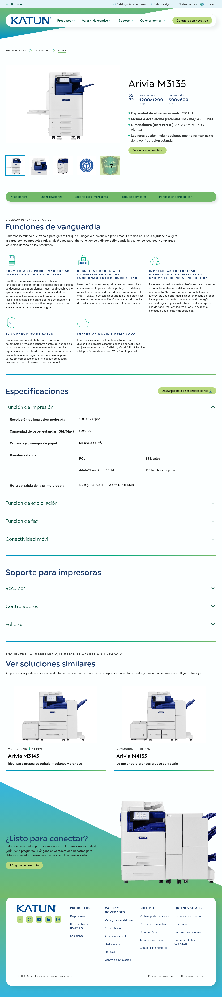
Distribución (112, 944)
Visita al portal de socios (154, 916)
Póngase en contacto (24, 865)
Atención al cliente (116, 936)
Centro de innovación (118, 960)
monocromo (41, 50)
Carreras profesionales (188, 932)
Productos (64, 20)
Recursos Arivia (149, 932)
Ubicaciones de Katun (187, 916)
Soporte (124, 20)
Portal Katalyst (161, 4)
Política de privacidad (161, 976)
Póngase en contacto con (175, 197)
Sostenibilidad (113, 928)
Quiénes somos (151, 20)
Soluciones (77, 936)
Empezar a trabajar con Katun (185, 941)
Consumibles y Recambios (79, 925)
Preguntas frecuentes (153, 924)
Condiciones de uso (193, 976)
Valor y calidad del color (119, 920)
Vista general (19, 197)
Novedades (181, 924)
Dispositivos (77, 916)
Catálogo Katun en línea (131, 4)
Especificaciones (51, 197)
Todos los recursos (151, 940)
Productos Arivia (16, 50)
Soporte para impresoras (91, 197)
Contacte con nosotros (192, 20)
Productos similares (133, 197)
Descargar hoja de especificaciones (185, 391)
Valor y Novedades (95, 20)
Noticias (110, 952)
